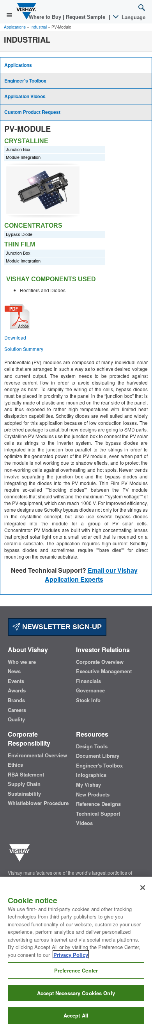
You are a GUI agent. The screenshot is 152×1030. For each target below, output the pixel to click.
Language (132, 17)
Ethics (15, 764)
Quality (16, 719)
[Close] (142, 887)
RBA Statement (26, 774)
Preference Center (76, 970)
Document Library (97, 755)
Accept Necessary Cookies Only (76, 993)
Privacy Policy (70, 954)
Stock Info (88, 700)
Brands (16, 700)
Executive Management (104, 671)
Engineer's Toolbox (25, 80)
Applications (15, 27)
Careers (17, 710)
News (14, 671)
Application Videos (25, 96)
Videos (84, 823)
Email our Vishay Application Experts (91, 575)
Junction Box (18, 149)
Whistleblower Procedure (38, 803)
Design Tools (92, 746)
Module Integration (23, 157)
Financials (88, 681)
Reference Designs (98, 803)
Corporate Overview (100, 661)
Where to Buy (46, 17)
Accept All (76, 1015)
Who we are (22, 661)
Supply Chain (24, 783)
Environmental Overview (37, 755)
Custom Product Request (32, 111)
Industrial (38, 27)
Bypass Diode (19, 234)
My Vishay (88, 784)
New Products (93, 794)
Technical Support (98, 813)
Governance (90, 690)
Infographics (91, 774)
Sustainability (24, 793)
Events (16, 681)
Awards (17, 690)
